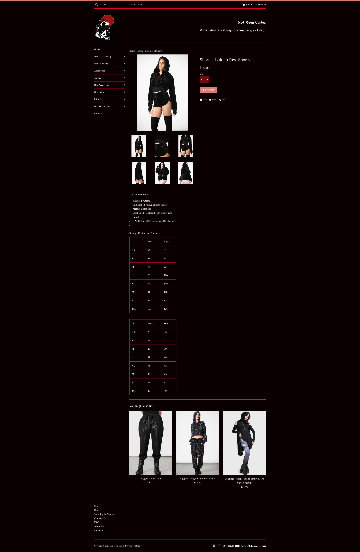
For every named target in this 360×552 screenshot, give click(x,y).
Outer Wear (109, 92)
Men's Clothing (109, 63)
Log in (132, 4)
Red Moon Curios (117, 546)
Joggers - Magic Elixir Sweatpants (197, 478)
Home (97, 49)
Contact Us (100, 518)
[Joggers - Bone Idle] (150, 443)
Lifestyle (109, 99)
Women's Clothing (109, 56)
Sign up (141, 4)
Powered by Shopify (133, 546)
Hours (97, 510)
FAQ (96, 522)
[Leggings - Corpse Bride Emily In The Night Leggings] (244, 443)
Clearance (98, 113)
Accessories (109, 71)
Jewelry (109, 78)
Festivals (98, 530)
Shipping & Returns (104, 514)
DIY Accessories (109, 85)
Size (201, 74)
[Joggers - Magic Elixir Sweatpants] (197, 443)
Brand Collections (109, 106)
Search (97, 506)
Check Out (261, 4)
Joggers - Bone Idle (151, 478)
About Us (99, 526)
